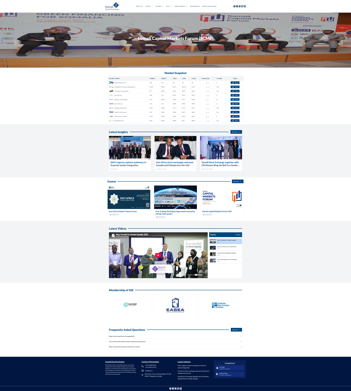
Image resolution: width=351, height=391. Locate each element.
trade (236, 82)
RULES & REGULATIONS (209, 6)
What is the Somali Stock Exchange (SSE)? (122, 336)
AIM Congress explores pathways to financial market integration (192, 367)
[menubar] (176, 6)
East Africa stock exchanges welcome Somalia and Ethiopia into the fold (193, 372)
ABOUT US (139, 6)
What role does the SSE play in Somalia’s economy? (124, 347)
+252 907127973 (150, 367)
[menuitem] (139, 6)
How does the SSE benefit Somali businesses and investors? (127, 341)
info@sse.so (149, 370)
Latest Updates (184, 362)
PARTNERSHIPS (195, 6)
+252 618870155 (150, 365)
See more (235, 132)
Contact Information (150, 362)
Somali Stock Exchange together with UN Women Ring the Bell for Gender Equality (193, 378)
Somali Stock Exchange (114, 362)
